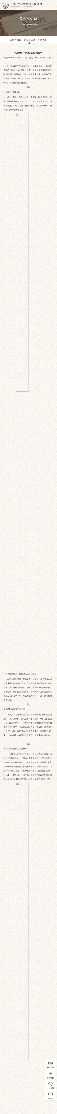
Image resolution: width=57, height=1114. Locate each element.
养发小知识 (29, 39)
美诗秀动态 (15, 39)
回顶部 (50, 1098)
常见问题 (42, 39)
